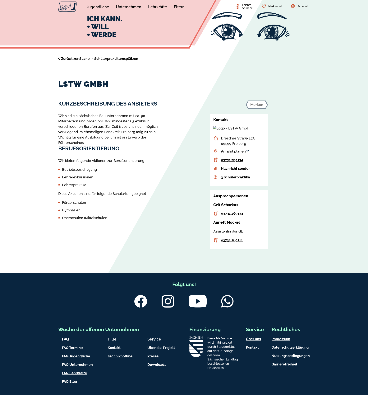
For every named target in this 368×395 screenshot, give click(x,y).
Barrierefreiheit (284, 364)
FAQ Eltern (71, 381)
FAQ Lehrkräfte (74, 373)
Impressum (281, 339)
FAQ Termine (72, 348)
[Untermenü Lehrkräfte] (157, 7)
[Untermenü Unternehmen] (128, 7)
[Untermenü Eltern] (179, 7)
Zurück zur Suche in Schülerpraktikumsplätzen (99, 59)
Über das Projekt (161, 348)
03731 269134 (232, 160)
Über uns (253, 339)
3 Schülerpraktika (235, 177)
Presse (153, 356)
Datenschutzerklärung (290, 347)
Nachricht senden (236, 169)
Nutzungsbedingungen (291, 356)
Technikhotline (120, 356)
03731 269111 (232, 240)
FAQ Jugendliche (76, 356)
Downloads (156, 365)
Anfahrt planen (233, 151)
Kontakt (114, 348)
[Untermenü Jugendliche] (97, 7)
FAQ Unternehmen (77, 365)
